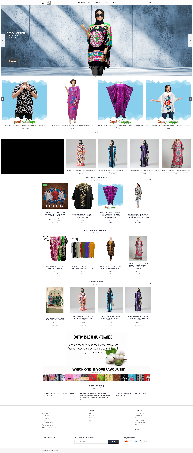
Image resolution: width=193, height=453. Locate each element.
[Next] (150, 179)
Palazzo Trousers (139, 420)
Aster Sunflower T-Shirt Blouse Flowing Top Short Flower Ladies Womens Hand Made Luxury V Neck (138, 216)
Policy (90, 2)
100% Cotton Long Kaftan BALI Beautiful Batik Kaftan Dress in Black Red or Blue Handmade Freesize (138, 266)
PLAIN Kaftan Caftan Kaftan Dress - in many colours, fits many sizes (82, 267)
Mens (136, 427)
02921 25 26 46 (48, 425)
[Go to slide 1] (95, 76)
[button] (12, 61)
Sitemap (56, 450)
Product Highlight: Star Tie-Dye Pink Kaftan (60, 393)
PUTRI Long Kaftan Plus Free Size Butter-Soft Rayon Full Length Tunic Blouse (138, 318)
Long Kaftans (138, 415)
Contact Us (107, 2)
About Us (97, 2)
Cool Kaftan (80, 2)
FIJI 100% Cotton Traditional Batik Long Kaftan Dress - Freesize (110, 267)
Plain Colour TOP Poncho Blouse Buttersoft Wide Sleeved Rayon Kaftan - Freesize (55, 214)
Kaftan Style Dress (140, 422)
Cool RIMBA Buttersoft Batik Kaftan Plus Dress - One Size (55, 319)
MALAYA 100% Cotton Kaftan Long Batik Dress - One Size (54, 267)
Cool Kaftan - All (139, 413)
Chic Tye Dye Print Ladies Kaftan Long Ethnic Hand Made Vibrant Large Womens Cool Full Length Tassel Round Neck (110, 215)
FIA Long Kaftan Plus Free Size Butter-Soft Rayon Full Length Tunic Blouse (110, 318)
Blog (114, 2)
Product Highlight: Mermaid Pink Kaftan (131, 393)
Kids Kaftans (138, 424)
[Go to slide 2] (190, 40)
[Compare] (141, 3)
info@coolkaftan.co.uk (50, 428)
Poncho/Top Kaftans (140, 418)
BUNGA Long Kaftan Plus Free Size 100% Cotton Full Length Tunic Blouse (82, 318)
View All (137, 429)
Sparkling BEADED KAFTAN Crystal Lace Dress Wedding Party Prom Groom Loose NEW (82, 216)
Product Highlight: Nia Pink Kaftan (93, 393)
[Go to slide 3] (3, 40)
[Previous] (147, 179)
